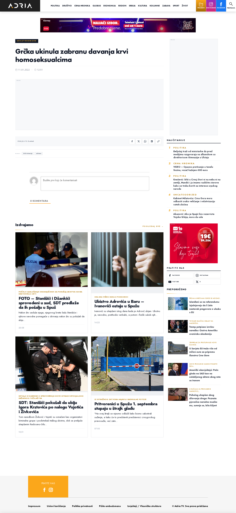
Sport (176, 5)
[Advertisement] (89, 105)
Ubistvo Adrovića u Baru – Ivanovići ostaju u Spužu (119, 303)
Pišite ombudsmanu (110, 506)
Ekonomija (109, 5)
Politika (55, 5)
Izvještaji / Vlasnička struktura (144, 506)
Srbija (132, 5)
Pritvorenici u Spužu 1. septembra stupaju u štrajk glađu (125, 406)
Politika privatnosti (82, 506)
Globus (97, 5)
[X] (138, 141)
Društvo (67, 5)
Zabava (166, 5)
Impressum (34, 506)
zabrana (38, 153)
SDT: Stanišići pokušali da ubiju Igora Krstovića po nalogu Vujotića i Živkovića (51, 407)
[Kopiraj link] (158, 141)
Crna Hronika (82, 5)
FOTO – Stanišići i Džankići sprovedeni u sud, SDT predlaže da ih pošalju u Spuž (49, 302)
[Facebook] (132, 141)
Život (185, 5)
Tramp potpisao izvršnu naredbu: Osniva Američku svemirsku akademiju (203, 330)
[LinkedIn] (152, 141)
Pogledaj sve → (153, 226)
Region (122, 5)
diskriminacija (27, 153)
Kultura (142, 5)
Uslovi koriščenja (56, 506)
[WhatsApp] (145, 141)
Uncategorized (27, 41)
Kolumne (155, 5)
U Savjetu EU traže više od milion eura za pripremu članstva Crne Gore (203, 352)
